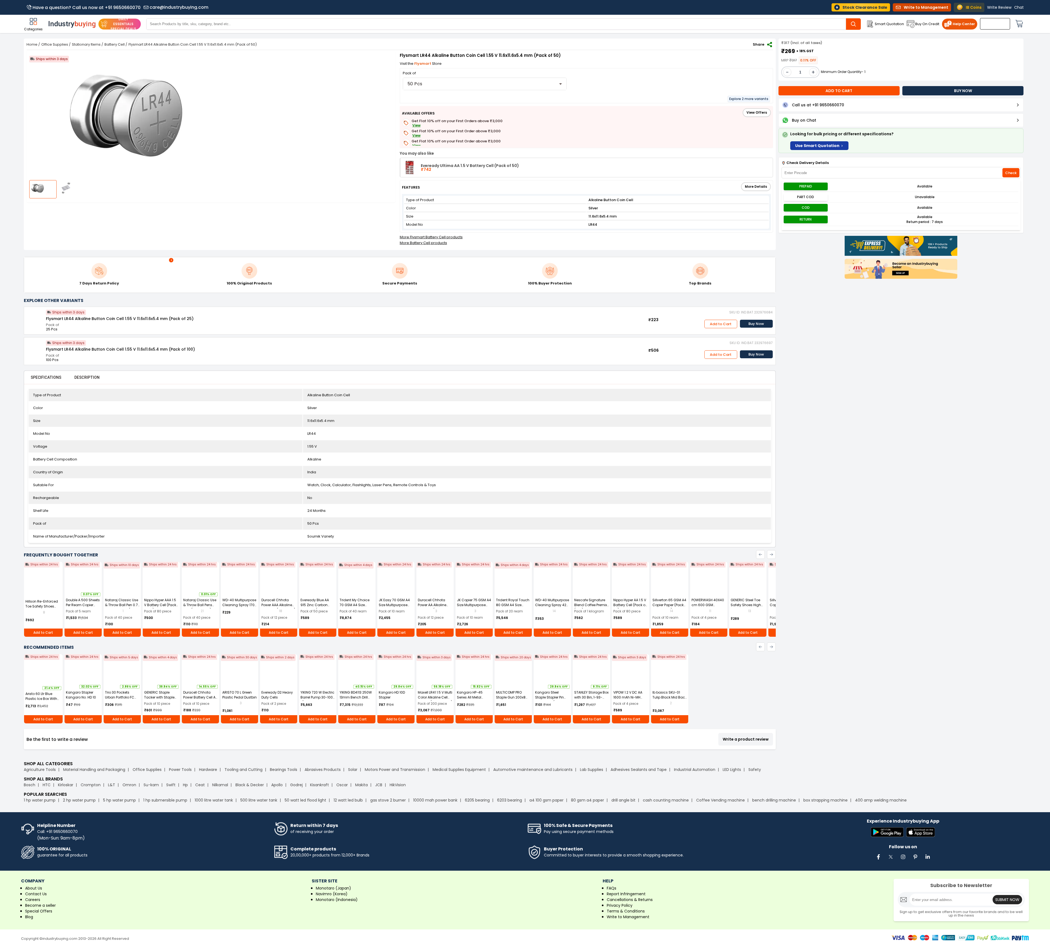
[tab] (46, 377)
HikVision (398, 785)
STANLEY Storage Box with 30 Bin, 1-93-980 (591, 697)
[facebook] (878, 859)
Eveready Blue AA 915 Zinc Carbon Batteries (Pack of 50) (315, 607)
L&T (111, 785)
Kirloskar (65, 785)
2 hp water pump (79, 800)
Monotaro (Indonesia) (337, 899)
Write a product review (746, 739)
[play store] (887, 832)
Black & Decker (249, 785)
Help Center (964, 24)
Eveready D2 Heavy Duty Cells (277, 695)
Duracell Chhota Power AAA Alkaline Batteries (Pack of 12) (278, 605)
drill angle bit (623, 800)
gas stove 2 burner (388, 800)
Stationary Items (86, 44)
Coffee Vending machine (720, 800)
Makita (361, 785)
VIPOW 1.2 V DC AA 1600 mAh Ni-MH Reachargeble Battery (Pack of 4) (628, 699)
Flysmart (423, 63)
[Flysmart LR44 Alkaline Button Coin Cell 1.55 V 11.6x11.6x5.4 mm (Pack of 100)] (35, 348)
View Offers (756, 112)
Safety (754, 769)
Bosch (29, 785)
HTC (47, 785)
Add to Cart (720, 324)
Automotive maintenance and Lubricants (533, 769)
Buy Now (756, 323)
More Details (756, 186)
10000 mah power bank (435, 800)
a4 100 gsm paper (546, 800)
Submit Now (1007, 899)
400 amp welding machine (881, 800)
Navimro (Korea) (332, 894)
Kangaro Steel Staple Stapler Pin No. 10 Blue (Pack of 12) (551, 699)
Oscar (342, 785)
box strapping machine (825, 800)
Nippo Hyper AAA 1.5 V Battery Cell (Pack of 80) (160, 605)
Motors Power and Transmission (395, 769)
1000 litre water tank (214, 800)
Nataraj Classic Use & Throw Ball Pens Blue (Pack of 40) (199, 605)
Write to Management (628, 917)
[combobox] (484, 84)
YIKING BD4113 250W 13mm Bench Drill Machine (356, 697)
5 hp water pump (119, 800)
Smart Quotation (889, 24)
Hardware (208, 769)
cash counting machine (666, 800)
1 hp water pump (40, 800)
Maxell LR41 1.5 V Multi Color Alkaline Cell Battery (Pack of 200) (435, 697)
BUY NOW (963, 90)
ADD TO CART (839, 90)
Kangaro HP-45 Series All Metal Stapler (470, 697)
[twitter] (890, 859)
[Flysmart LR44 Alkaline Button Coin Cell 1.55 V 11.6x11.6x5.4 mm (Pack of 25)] (35, 318)
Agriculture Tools (40, 769)
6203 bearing (509, 800)
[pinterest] (915, 859)
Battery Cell (114, 44)
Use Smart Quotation (817, 145)
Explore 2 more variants (748, 98)
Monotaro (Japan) (333, 888)
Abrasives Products (323, 769)
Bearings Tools (283, 769)
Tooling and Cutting (243, 769)
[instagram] (902, 859)
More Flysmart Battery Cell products (431, 237)
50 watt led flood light (305, 800)
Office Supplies (54, 44)
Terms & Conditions (626, 911)
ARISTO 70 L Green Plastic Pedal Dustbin (239, 695)
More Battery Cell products (423, 243)
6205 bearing (477, 800)
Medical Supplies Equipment (459, 769)
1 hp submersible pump (165, 800)
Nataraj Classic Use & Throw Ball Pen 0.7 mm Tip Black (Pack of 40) (121, 607)
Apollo (277, 785)
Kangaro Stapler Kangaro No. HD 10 (81, 695)
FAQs (611, 888)
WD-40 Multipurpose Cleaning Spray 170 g (239, 605)
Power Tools (180, 769)
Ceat (200, 785)
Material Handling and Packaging (94, 769)
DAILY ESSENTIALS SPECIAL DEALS (123, 24)
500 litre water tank (258, 800)
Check (1011, 172)
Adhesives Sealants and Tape (639, 769)
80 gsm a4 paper (587, 800)
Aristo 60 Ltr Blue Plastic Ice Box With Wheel (41, 698)
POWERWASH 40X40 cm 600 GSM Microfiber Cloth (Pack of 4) (708, 607)
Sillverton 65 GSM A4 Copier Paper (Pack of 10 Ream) (669, 605)
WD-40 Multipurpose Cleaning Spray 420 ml (552, 605)
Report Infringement (626, 894)
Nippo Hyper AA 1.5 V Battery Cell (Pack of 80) (629, 605)
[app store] (920, 832)
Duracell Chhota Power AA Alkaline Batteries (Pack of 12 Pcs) (434, 607)
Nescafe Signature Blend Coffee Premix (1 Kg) (590, 605)
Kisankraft (319, 785)
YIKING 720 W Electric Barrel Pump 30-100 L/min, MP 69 (317, 697)
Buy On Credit (927, 24)
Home (32, 44)
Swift (171, 785)
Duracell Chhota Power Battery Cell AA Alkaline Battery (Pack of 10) (200, 699)
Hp (185, 785)
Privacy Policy (619, 905)
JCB (378, 785)
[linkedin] (927, 859)
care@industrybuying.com (179, 7)
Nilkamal (220, 785)
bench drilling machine (774, 800)
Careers (32, 899)
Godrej (296, 785)
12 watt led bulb (348, 800)
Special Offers (38, 911)
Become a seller (40, 905)
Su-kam (151, 785)
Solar (353, 769)
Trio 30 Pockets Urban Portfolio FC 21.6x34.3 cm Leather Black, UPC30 (122, 699)
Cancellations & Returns (630, 899)
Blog (29, 917)
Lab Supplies (591, 769)
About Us (33, 888)
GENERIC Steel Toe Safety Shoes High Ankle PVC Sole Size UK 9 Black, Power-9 (747, 607)
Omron (129, 785)
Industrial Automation (694, 769)
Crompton (91, 785)
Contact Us (36, 894)
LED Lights (732, 769)
